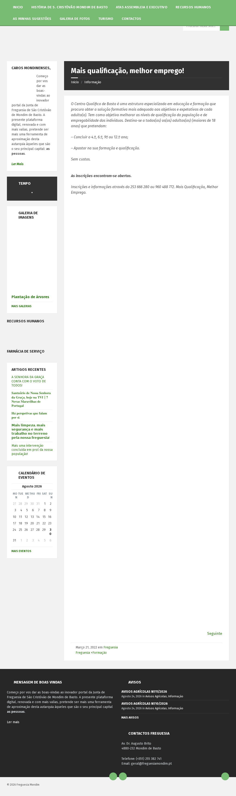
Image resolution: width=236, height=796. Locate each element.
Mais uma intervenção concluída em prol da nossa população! (32, 450)
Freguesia (110, 647)
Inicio (75, 82)
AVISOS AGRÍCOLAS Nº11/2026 (144, 692)
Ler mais (13, 722)
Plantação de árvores (30, 297)
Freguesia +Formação (91, 653)
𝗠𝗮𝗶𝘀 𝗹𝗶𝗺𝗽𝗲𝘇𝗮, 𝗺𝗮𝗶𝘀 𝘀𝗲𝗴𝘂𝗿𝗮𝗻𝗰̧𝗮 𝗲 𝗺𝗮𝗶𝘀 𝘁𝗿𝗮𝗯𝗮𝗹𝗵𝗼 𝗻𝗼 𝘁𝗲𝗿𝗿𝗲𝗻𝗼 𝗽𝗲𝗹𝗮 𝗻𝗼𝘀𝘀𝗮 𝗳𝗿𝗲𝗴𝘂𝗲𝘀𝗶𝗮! (31, 431)
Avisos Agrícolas (156, 696)
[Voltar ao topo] (225, 776)
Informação (92, 82)
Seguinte (214, 633)
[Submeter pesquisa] (224, 26)
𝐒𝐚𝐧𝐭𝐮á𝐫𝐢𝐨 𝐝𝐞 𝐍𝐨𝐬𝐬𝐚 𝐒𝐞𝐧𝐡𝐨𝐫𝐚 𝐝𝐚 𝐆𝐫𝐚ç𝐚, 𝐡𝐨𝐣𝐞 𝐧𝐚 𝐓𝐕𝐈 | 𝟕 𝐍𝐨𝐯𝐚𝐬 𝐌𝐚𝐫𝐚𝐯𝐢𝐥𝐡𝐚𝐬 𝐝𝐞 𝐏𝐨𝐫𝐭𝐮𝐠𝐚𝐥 (31, 399)
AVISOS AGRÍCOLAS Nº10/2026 (144, 704)
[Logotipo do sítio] (99, 52)
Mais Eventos (21, 551)
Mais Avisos (130, 717)
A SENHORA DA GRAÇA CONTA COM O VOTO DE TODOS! (29, 381)
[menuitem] (18, 7)
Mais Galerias (22, 306)
